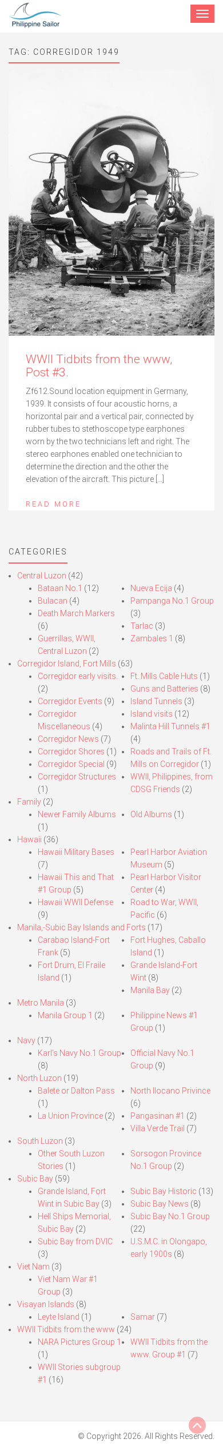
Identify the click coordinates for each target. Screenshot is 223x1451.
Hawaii (29, 839)
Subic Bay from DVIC (75, 1241)
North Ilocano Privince (170, 1090)
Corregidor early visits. (78, 676)
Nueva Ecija (151, 588)
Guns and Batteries (164, 688)
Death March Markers (76, 613)
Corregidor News (68, 738)
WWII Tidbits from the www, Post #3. (99, 365)
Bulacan (52, 600)
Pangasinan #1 (157, 1115)
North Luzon (39, 1078)
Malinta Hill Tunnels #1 (170, 726)
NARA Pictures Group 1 (79, 1342)
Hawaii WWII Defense (75, 902)
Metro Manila (40, 1002)
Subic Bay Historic (163, 1191)
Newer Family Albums (77, 814)
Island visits (151, 713)
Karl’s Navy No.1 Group (79, 1053)
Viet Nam (33, 1266)
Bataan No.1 (60, 588)
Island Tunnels (156, 701)
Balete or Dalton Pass (76, 1090)
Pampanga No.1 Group (172, 600)
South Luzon (40, 1140)
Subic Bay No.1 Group (170, 1216)
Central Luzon (41, 575)
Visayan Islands (45, 1304)
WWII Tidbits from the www (66, 1329)
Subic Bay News (159, 1203)
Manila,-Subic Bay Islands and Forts (81, 927)
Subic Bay (35, 1178)
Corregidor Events (70, 701)
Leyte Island (58, 1316)
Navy (26, 1040)
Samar (142, 1316)
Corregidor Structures (77, 776)
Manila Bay (150, 990)
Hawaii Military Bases (76, 852)
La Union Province (70, 1115)
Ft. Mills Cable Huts (164, 676)
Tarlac (141, 625)
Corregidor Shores (71, 751)
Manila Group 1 (65, 1015)
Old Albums (151, 814)
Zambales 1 (151, 638)
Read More (53, 504)
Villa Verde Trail (157, 1128)
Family (29, 801)
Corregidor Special (71, 764)
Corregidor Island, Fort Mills (66, 663)
